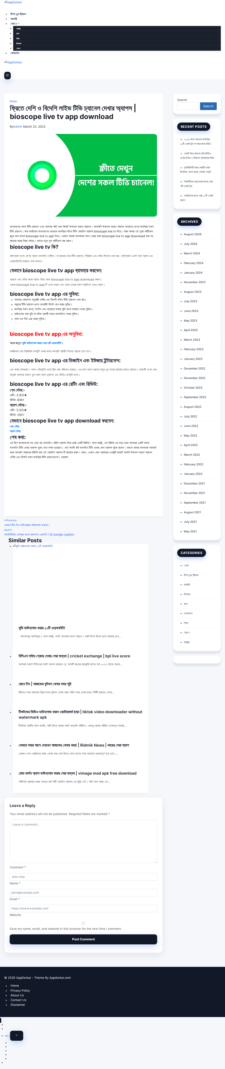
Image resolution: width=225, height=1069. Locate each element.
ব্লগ (17, 33)
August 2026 (192, 234)
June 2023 (191, 311)
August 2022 (192, 406)
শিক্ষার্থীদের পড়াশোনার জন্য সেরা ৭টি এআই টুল (196, 184)
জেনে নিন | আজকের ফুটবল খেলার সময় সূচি (45, 684)
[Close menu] (0, 1020)
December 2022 (194, 368)
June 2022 (191, 426)
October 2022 (193, 387)
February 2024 (193, 263)
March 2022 (192, 454)
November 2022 (194, 378)
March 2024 (192, 253)
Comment (18, 867)
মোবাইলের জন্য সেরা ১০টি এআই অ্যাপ (196, 198)
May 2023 (190, 320)
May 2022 (190, 435)
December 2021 (194, 483)
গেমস (18, 48)
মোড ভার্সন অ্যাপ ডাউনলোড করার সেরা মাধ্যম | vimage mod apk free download (78, 773)
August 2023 (192, 291)
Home (15, 986)
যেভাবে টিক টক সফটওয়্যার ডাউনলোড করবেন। (27, 523)
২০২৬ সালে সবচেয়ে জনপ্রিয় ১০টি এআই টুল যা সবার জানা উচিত (195, 141)
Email (15, 899)
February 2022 (193, 464)
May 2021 (190, 531)
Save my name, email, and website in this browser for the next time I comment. (66, 929)
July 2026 (190, 244)
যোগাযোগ (15, 53)
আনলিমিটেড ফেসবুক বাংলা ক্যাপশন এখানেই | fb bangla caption (39, 532)
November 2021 (194, 493)
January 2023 (193, 359)
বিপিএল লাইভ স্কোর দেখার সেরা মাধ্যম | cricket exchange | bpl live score (74, 656)
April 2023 (191, 330)
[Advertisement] (83, 491)
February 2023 (193, 349)
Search (182, 100)
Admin (17, 126)
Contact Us (18, 1000)
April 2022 (191, 445)
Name (15, 883)
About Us (17, 995)
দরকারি (14, 19)
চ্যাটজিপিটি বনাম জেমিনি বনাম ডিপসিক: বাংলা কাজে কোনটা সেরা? (195, 170)
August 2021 (192, 512)
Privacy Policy (20, 990)
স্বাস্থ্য (18, 28)
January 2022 (193, 474)
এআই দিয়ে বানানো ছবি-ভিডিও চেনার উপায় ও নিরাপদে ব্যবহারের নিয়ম (197, 156)
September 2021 (195, 502)
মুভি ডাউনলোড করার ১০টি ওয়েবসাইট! (42, 628)
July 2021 (190, 521)
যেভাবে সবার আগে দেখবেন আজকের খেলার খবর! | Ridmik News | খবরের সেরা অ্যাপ (74, 745)
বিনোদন (18, 43)
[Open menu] (7, 75)
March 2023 (192, 339)
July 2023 (190, 301)
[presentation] (80, 582)
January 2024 (193, 272)
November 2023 (194, 282)
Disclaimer (18, 1005)
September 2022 (195, 397)
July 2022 (190, 416)
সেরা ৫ (187, 632)
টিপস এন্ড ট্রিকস (18, 14)
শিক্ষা (18, 38)
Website (15, 915)
